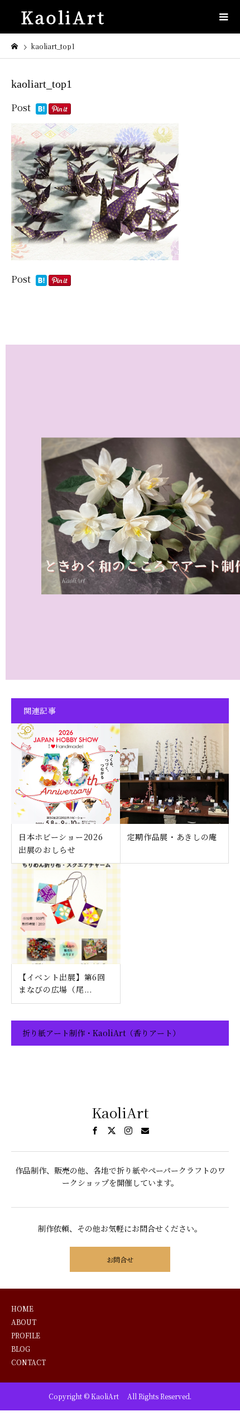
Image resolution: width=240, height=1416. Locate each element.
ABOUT (23, 1322)
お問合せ (120, 1259)
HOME (22, 1308)
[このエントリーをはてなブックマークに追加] (41, 109)
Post (21, 107)
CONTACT (28, 1362)
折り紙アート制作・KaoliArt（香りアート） (101, 1032)
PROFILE (25, 1335)
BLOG (20, 1348)
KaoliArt (68, 16)
